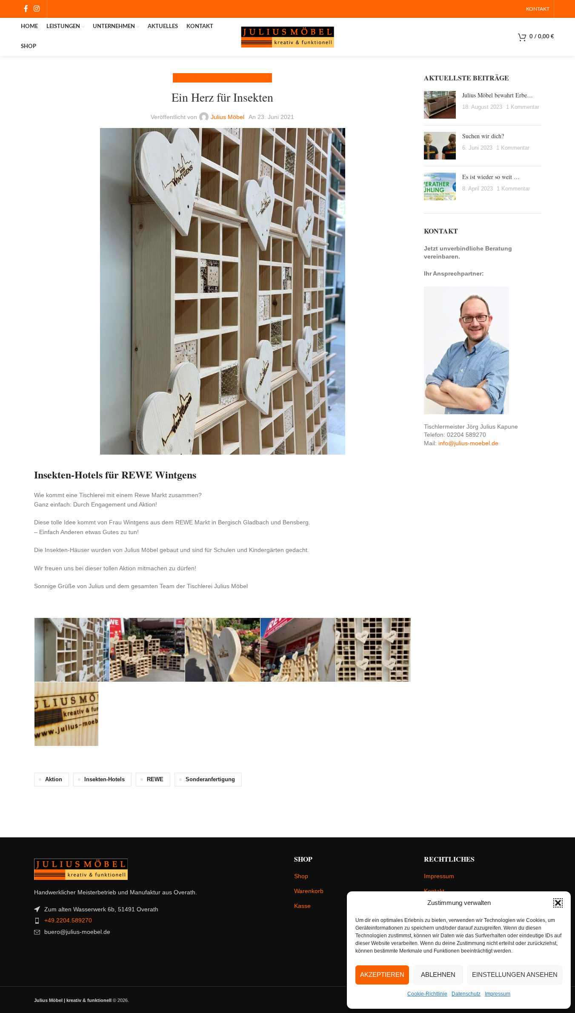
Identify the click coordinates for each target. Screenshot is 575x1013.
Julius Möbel (227, 117)
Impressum (497, 994)
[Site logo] (288, 36)
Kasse (302, 905)
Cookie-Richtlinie (427, 994)
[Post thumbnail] (440, 105)
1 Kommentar (522, 107)
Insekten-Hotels (104, 780)
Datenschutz (466, 994)
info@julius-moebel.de (468, 443)
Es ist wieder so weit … (491, 177)
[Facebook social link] (26, 8)
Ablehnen (438, 974)
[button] (558, 903)
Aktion (53, 780)
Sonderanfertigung (210, 780)
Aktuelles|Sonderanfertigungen (222, 77)
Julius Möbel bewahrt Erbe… (497, 95)
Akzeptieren (382, 974)
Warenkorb (308, 891)
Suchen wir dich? (483, 136)
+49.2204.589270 (68, 920)
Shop (301, 876)
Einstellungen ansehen (515, 974)
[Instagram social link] (37, 8)
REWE (155, 780)
